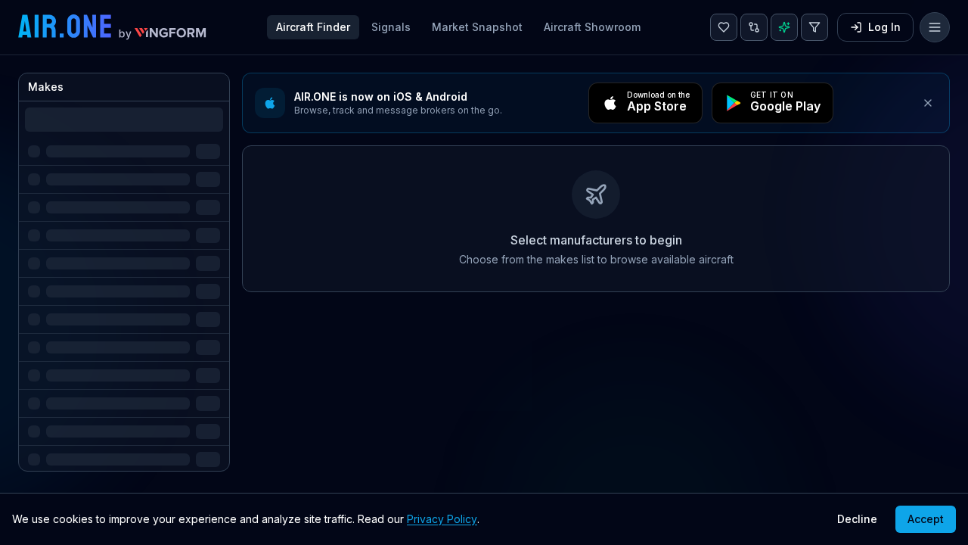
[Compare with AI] (754, 27)
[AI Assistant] (784, 27)
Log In (884, 26)
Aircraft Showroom (592, 26)
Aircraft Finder (313, 26)
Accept (926, 518)
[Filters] (814, 27)
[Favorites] (723, 27)
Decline (857, 518)
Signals (391, 26)
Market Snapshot (477, 26)
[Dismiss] (928, 103)
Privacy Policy (442, 518)
